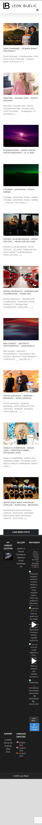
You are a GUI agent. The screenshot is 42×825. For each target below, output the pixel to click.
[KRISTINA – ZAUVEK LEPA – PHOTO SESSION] (21, 84)
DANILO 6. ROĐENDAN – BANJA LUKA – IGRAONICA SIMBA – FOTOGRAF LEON (18, 450)
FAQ (8, 752)
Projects (8, 746)
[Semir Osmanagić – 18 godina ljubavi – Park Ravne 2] (21, 34)
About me (8, 743)
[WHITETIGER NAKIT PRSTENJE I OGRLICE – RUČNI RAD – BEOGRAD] (21, 488)
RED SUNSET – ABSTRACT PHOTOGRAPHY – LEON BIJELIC (19, 344)
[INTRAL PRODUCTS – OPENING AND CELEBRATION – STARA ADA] (21, 277)
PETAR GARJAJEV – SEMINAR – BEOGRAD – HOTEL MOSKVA (18, 397)
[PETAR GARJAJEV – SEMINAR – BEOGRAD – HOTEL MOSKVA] (21, 381)
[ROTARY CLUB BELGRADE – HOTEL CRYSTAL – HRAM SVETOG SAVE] (21, 225)
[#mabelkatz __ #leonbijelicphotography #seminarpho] (34, 697)
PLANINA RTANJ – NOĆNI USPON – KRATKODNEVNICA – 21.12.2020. (20, 151)
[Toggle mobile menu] (37, 10)
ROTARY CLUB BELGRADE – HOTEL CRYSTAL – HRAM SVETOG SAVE (20, 240)
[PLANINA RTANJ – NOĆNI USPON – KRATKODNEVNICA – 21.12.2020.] (21, 136)
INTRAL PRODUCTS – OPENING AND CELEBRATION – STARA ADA (21, 292)
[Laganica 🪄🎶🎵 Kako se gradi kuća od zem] (34, 624)
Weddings (20, 563)
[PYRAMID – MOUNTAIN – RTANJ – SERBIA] (21, 175)
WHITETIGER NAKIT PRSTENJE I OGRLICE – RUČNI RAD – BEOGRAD (20, 503)
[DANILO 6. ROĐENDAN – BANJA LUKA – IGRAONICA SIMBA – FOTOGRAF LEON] (21, 433)
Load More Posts (21, 532)
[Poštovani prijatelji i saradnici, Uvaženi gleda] (34, 588)
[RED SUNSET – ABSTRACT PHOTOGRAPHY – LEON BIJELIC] (21, 329)
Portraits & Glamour (21, 556)
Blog (8, 749)
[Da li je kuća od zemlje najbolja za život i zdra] (34, 660)
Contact (8, 740)
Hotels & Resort (21, 550)
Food (21, 560)
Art (21, 566)
